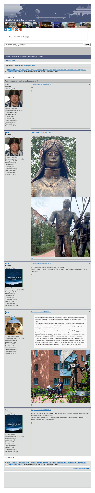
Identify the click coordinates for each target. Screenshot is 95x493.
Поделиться (35, 84)
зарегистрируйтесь (30, 65)
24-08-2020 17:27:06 (45, 312)
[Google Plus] (20, 29)
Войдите (18, 65)
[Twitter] (9, 29)
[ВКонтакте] (5, 29)
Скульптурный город (14, 71)
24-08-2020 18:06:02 (45, 410)
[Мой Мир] (16, 29)
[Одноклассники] (12, 29)
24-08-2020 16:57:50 (45, 132)
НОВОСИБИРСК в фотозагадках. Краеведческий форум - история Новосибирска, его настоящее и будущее (46, 70)
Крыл (7, 263)
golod (7, 84)
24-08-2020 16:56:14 (45, 84)
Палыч (7, 312)
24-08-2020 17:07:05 (45, 263)
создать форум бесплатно (81, 468)
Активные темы (10, 60)
